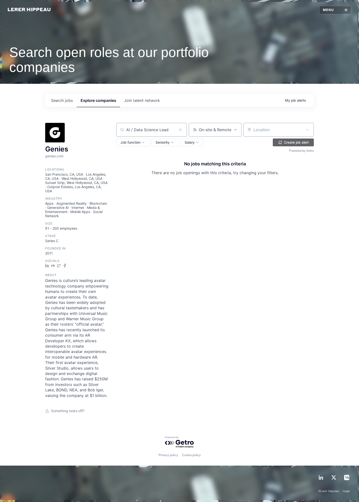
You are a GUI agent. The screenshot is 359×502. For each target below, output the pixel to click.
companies (98, 100)
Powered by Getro (301, 150)
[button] (132, 142)
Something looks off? (67, 411)
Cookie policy (191, 455)
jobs (62, 100)
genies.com (54, 156)
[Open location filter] (307, 129)
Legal (346, 491)
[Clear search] (180, 129)
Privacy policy (168, 455)
